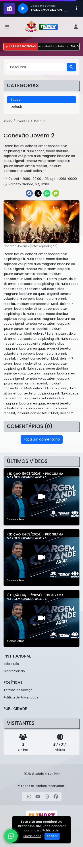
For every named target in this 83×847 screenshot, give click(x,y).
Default (16, 107)
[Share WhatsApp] (46, 193)
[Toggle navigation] (7, 27)
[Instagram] (47, 796)
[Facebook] (56, 796)
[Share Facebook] (29, 193)
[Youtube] (38, 796)
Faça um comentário (41, 439)
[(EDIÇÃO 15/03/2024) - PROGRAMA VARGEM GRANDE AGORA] (41, 557)
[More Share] (55, 193)
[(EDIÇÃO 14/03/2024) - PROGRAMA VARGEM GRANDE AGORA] (41, 618)
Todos (15, 99)
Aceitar (52, 836)
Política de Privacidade (21, 697)
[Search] (71, 67)
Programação (14, 671)
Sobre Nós (11, 664)
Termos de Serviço (18, 690)
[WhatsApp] (29, 796)
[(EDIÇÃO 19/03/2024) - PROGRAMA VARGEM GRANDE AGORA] (41, 496)
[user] (76, 27)
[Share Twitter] (38, 193)
